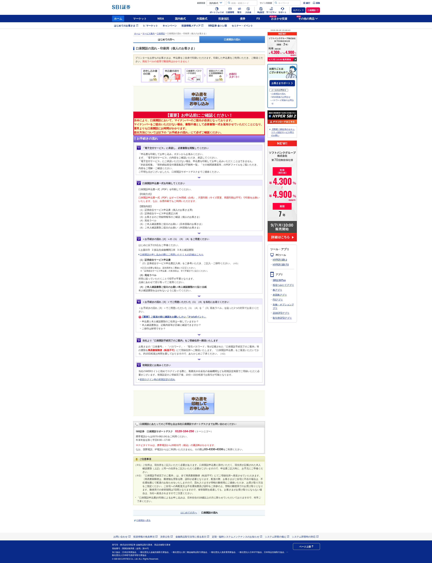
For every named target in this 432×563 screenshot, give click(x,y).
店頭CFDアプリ (281, 313)
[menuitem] (306, 3)
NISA (160, 18)
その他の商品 (306, 18)
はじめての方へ (166, 39)
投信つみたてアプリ (283, 285)
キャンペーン (170, 25)
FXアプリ (278, 299)
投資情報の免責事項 (144, 536)
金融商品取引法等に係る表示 (191, 536)
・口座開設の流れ (277, 94)
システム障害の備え (275, 536)
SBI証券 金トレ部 (217, 25)
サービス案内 (148, 33)
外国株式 (202, 18)
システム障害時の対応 (304, 536)
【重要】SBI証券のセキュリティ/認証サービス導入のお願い (283, 132)
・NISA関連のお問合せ (279, 97)
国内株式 (180, 18)
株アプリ (277, 289)
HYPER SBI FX (281, 264)
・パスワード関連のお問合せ (281, 102)
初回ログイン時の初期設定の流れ (157, 379)
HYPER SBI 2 (280, 259)
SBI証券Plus (279, 280)
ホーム (118, 18)
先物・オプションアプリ (283, 306)
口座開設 (161, 33)
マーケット (140, 18)
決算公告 (165, 536)
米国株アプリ (280, 294)
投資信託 (223, 18)
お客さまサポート (281, 83)
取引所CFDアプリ (282, 317)
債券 (242, 18)
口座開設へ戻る (143, 520)
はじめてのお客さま (124, 25)
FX (258, 18)
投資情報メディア (191, 25)
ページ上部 (305, 546)
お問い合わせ (120, 536)
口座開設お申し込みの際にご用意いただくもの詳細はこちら (172, 254)
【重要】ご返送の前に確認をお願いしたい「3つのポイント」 (173, 316)
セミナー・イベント (242, 25)
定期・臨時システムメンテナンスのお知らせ (235, 536)
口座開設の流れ (232, 39)
